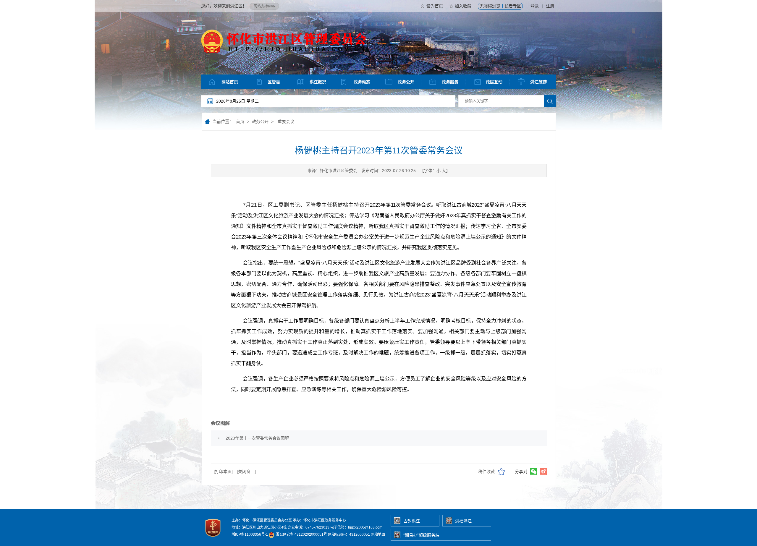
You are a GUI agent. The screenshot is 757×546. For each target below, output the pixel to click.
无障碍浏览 (490, 6)
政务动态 (362, 82)
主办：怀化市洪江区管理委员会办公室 (262, 520)
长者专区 (512, 6)
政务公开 (406, 82)
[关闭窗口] (246, 471)
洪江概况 (318, 82)
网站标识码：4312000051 (349, 534)
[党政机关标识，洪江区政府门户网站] (213, 539)
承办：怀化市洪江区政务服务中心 (319, 520)
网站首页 (229, 82)
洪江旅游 (538, 82)
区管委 (274, 82)
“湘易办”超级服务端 (421, 535)
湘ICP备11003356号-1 (250, 534)
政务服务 (450, 82)
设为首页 (434, 6)
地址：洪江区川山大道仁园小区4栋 (259, 527)
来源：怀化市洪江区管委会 (332, 170)
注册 (550, 6)
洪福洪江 (463, 521)
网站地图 (378, 534)
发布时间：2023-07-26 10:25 (388, 170)
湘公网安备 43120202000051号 (301, 534)
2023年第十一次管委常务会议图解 (257, 438)
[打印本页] (223, 471)
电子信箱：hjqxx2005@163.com (356, 527)
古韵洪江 (411, 521)
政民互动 (494, 82)
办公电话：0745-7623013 (308, 527)
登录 (534, 6)
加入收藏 (463, 6)
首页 (240, 121)
